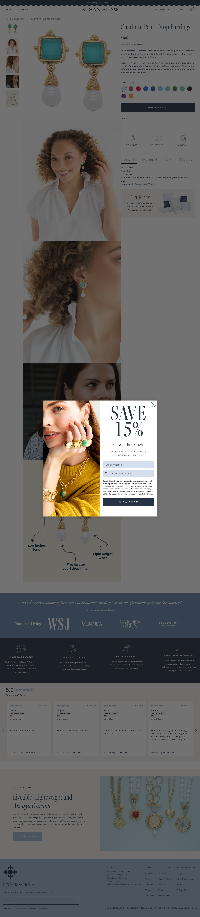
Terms (150, 494)
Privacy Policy (141, 494)
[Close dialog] (153, 404)
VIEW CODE (128, 502)
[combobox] (108, 473)
